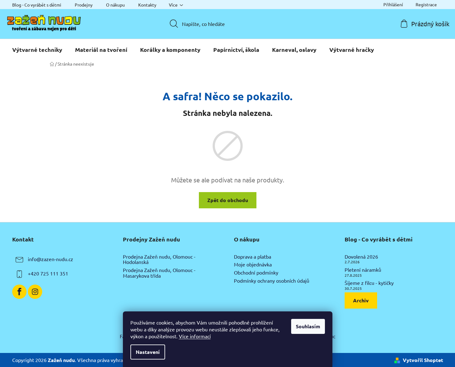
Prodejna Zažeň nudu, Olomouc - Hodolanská (159, 259)
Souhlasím (308, 326)
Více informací (195, 336)
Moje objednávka (253, 264)
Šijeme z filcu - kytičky (369, 283)
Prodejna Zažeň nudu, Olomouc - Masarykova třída (159, 272)
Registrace (426, 4)
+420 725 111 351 (48, 273)
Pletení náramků (363, 270)
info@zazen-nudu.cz (50, 259)
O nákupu (115, 4)
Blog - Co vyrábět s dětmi (36, 4)
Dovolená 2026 (361, 257)
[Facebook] (19, 292)
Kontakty (147, 4)
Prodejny (84, 4)
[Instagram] (35, 292)
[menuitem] (37, 49)
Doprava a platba (252, 257)
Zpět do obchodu (227, 200)
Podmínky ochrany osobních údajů (271, 281)
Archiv (361, 300)
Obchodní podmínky (256, 272)
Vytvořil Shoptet (423, 360)
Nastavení (148, 352)
